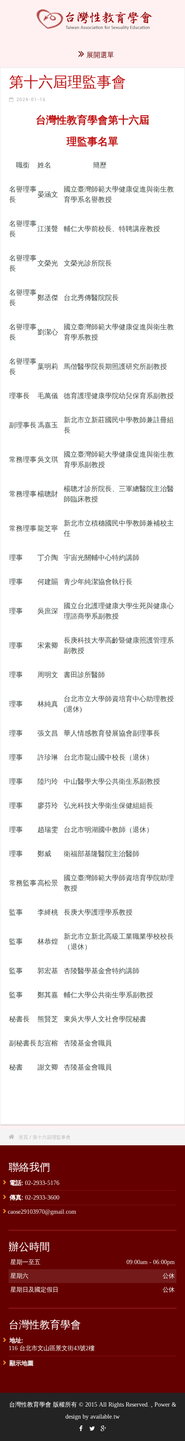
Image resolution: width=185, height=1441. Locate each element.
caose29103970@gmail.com (42, 1212)
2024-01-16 (31, 99)
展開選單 (100, 54)
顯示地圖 (21, 1363)
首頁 (23, 1137)
